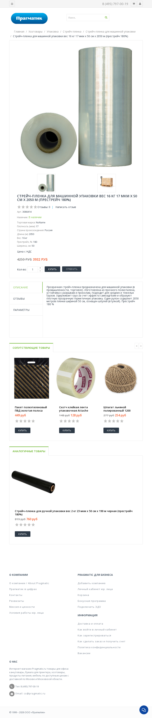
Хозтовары (35, 31)
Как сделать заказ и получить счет (101, 641)
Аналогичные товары (29, 451)
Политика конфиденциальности (99, 647)
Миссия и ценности (22, 606)
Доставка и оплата (90, 623)
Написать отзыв (65, 207)
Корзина (83, 595)
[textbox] (89, 17)
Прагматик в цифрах (23, 589)
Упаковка (53, 31)
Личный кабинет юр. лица (95, 589)
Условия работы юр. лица (26, 612)
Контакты (15, 595)
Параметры (21, 310)
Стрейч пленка (72, 31)
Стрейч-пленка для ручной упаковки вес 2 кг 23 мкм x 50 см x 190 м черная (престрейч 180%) (74, 512)
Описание (20, 287)
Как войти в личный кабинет (97, 629)
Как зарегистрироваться (94, 635)
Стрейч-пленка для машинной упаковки (111, 31)
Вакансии (84, 653)
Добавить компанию (92, 583)
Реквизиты (16, 601)
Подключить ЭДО (89, 606)
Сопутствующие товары (31, 347)
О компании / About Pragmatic (29, 583)
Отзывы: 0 (43, 207)
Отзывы (19, 298)
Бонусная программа (92, 601)
